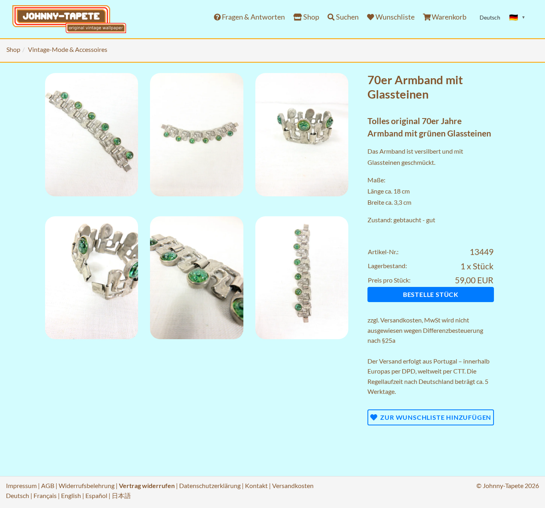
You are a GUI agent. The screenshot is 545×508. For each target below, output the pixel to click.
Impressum (21, 485)
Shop (310, 17)
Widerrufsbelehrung (87, 485)
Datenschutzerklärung (210, 485)
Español (96, 495)
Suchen (347, 17)
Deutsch (17, 495)
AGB (47, 485)
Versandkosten (401, 320)
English (71, 495)
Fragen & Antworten (253, 17)
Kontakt (256, 485)
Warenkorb (448, 17)
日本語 (121, 495)
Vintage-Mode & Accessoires (67, 49)
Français (45, 495)
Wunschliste (394, 17)
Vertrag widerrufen (147, 485)
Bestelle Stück (430, 294)
